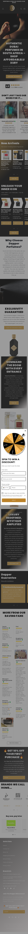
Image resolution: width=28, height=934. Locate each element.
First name (4, 469)
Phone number (6, 484)
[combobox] (5, 488)
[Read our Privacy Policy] (25, 495)
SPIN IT (14, 500)
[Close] (25, 431)
